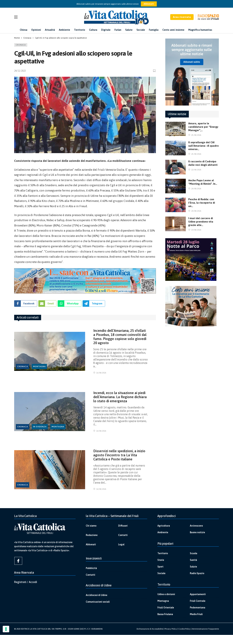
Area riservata (182, 17)
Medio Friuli (196, 614)
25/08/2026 (196, 135)
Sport (160, 566)
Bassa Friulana (165, 614)
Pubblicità (91, 568)
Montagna (39, 366)
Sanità (193, 560)
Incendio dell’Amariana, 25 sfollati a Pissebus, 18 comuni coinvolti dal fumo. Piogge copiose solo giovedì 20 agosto (120, 337)
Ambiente (162, 532)
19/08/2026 (196, 230)
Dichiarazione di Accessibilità (150, 629)
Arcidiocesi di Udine (96, 595)
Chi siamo (91, 525)
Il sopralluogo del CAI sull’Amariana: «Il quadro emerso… (203, 146)
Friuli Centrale (197, 601)
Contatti (123, 535)
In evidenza (40, 426)
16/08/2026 (101, 373)
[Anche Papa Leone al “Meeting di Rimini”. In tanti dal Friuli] (175, 186)
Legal (121, 544)
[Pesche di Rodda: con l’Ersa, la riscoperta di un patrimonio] (175, 205)
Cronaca (21, 45)
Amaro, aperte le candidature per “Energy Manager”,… (203, 127)
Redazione (92, 535)
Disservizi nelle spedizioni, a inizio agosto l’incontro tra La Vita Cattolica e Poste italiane (119, 455)
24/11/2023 (20, 70)
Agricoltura (163, 525)
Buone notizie (197, 532)
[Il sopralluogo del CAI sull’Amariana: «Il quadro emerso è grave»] (175, 148)
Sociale (161, 573)
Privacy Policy (171, 629)
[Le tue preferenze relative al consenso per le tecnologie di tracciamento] (6, 629)
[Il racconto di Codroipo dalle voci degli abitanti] (175, 167)
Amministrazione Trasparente (205, 629)
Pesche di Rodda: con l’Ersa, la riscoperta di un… (201, 203)
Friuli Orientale (165, 607)
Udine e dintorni (166, 594)
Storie (160, 560)
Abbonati (149, 4)
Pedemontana (197, 607)
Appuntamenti (198, 594)
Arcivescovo (196, 525)
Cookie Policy (184, 629)
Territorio (162, 553)
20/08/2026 (196, 188)
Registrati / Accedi (25, 582)
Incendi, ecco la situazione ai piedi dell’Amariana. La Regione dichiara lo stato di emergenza (120, 397)
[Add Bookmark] (154, 70)
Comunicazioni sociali (98, 601)
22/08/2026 (196, 169)
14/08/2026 (101, 431)
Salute (193, 566)
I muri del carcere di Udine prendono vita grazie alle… (200, 221)
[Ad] (85, 280)
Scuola (193, 553)
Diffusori (123, 525)
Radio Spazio (197, 573)
